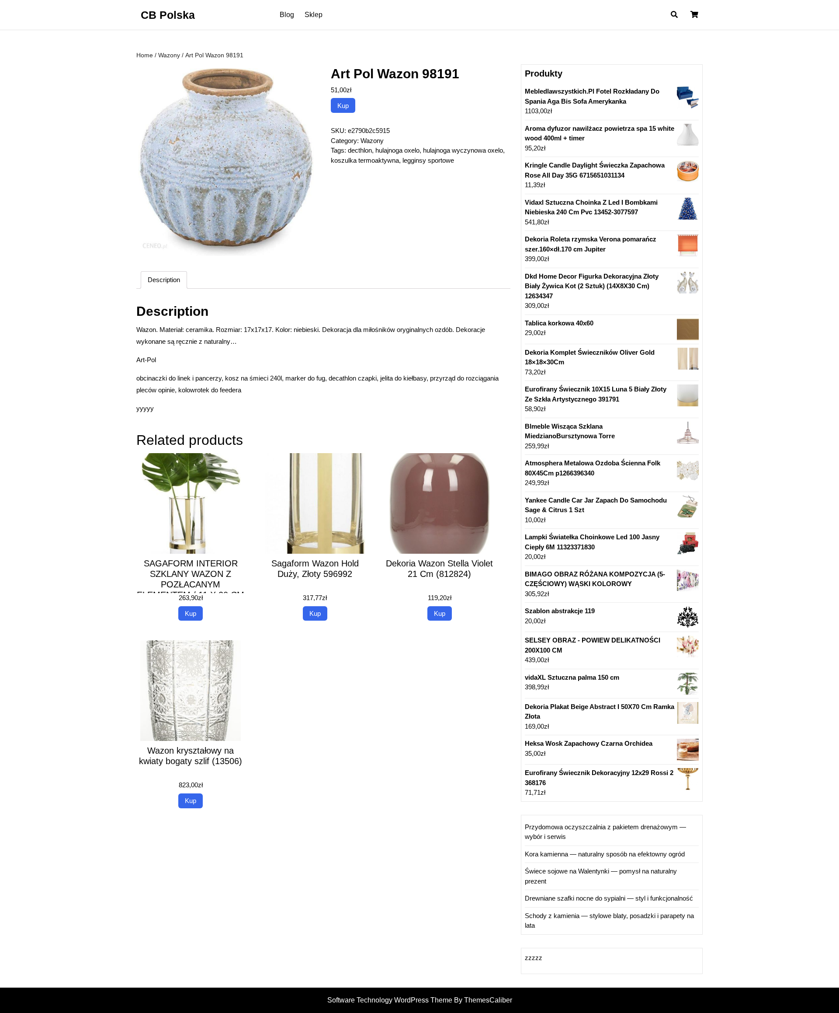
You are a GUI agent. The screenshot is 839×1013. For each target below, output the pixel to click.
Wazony (169, 55)
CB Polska (168, 15)
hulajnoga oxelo (397, 150)
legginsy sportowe (428, 160)
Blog (287, 14)
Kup (343, 105)
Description (164, 279)
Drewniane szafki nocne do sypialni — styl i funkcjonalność (609, 898)
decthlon (360, 150)
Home (144, 55)
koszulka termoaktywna (365, 160)
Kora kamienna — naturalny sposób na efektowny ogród (605, 854)
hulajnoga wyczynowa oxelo (463, 150)
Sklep (313, 14)
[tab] (164, 280)
